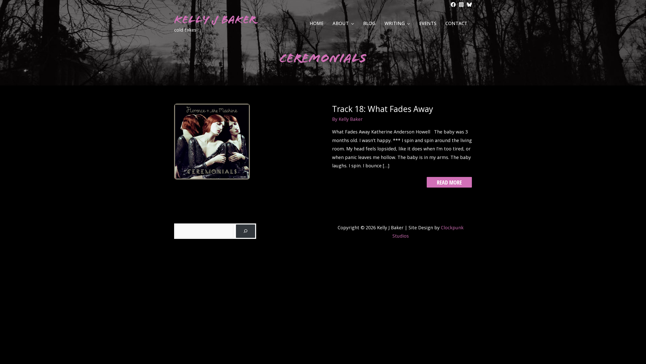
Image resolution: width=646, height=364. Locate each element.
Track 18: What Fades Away (382, 108)
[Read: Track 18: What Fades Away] (212, 141)
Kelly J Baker (215, 19)
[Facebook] (453, 4)
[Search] (245, 231)
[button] (351, 23)
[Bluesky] (469, 4)
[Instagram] (461, 4)
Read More (449, 183)
